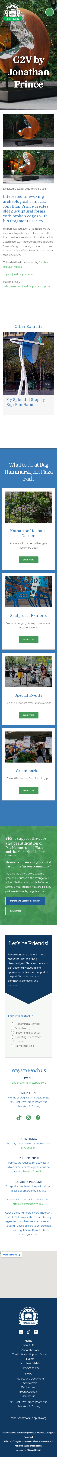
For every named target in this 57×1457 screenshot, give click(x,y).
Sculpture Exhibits (30, 1363)
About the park (30, 1350)
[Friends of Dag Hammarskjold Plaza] (12, 12)
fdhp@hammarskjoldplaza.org (28, 1082)
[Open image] (28, 131)
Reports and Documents (30, 1378)
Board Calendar (28, 1391)
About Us (28, 1345)
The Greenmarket (30, 1367)
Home (28, 1340)
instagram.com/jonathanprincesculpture (26, 286)
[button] (7, 375)
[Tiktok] (28, 1332)
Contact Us (28, 1396)
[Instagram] (36, 1332)
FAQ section (28, 1147)
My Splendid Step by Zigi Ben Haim (25, 402)
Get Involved (28, 1387)
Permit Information (33, 1171)
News (28, 1373)
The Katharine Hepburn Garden (30, 1354)
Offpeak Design (34, 1450)
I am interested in (20, 1016)
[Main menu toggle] (49, 12)
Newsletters (30, 1383)
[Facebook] (21, 1332)
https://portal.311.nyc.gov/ (28, 1203)
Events (30, 1358)
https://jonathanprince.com (19, 274)
